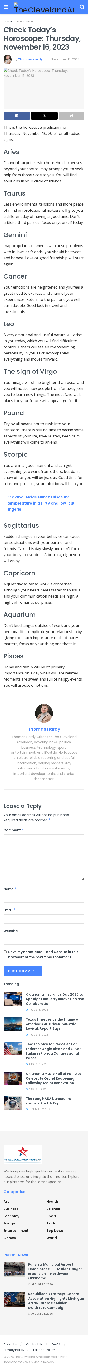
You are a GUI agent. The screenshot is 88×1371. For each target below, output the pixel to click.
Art (6, 1201)
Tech (50, 1223)
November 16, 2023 (65, 59)
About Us (10, 1344)
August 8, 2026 (38, 1064)
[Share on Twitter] (44, 116)
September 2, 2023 (39, 1109)
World (51, 1237)
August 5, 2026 (38, 1034)
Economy (11, 1216)
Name (10, 889)
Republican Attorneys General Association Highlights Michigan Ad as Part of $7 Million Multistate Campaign (56, 1301)
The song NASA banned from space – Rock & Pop (50, 1101)
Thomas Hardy (30, 59)
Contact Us (34, 1344)
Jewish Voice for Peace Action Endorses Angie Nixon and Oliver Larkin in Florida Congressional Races (53, 1051)
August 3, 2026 (38, 1010)
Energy (9, 1223)
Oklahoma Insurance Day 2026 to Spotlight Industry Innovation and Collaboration (55, 999)
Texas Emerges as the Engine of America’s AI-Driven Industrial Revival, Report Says (53, 1024)
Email (10, 910)
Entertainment (26, 21)
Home (8, 21)
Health (52, 1201)
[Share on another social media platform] (71, 116)
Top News (54, 1230)
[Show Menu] (6, 7)
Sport (51, 1216)
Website (11, 931)
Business (11, 1208)
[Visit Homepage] (44, 7)
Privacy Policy (14, 1350)
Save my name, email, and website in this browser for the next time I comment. (43, 954)
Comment (14, 830)
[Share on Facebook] (17, 116)
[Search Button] (82, 7)
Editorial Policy (44, 1350)
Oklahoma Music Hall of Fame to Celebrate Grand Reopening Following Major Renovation (53, 1078)
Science (53, 1208)
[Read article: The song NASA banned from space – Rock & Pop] (13, 1103)
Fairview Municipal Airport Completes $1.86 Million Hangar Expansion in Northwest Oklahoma (55, 1271)
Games (10, 1237)
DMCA (56, 1344)
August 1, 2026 (37, 1089)
